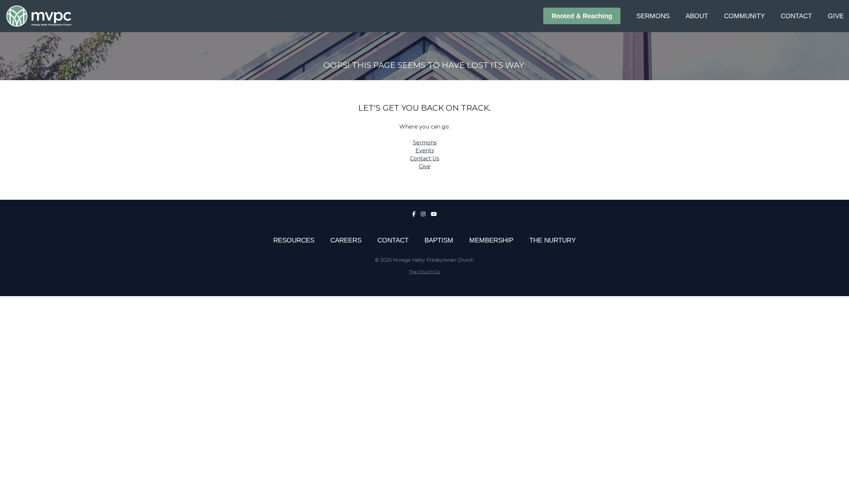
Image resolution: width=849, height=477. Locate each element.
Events (425, 150)
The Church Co (424, 271)
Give (424, 166)
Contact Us (424, 158)
